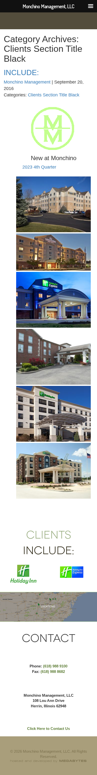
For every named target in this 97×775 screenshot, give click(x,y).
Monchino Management (27, 82)
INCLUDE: (21, 72)
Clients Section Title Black (53, 94)
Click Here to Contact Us (48, 728)
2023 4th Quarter (39, 167)
